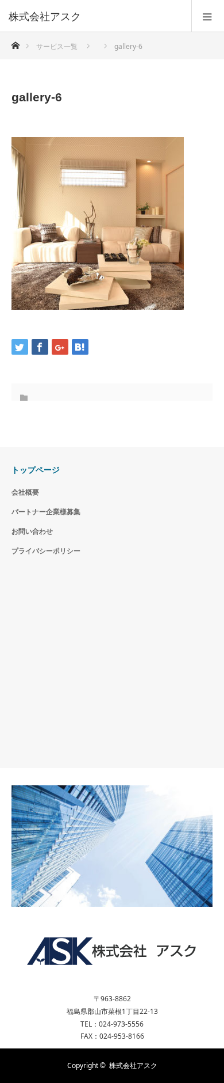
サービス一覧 (57, 46)
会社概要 (25, 492)
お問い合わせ (32, 531)
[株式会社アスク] (95, 16)
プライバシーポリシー (45, 551)
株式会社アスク (133, 1065)
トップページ (35, 469)
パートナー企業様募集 (45, 511)
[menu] (207, 16)
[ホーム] (15, 42)
